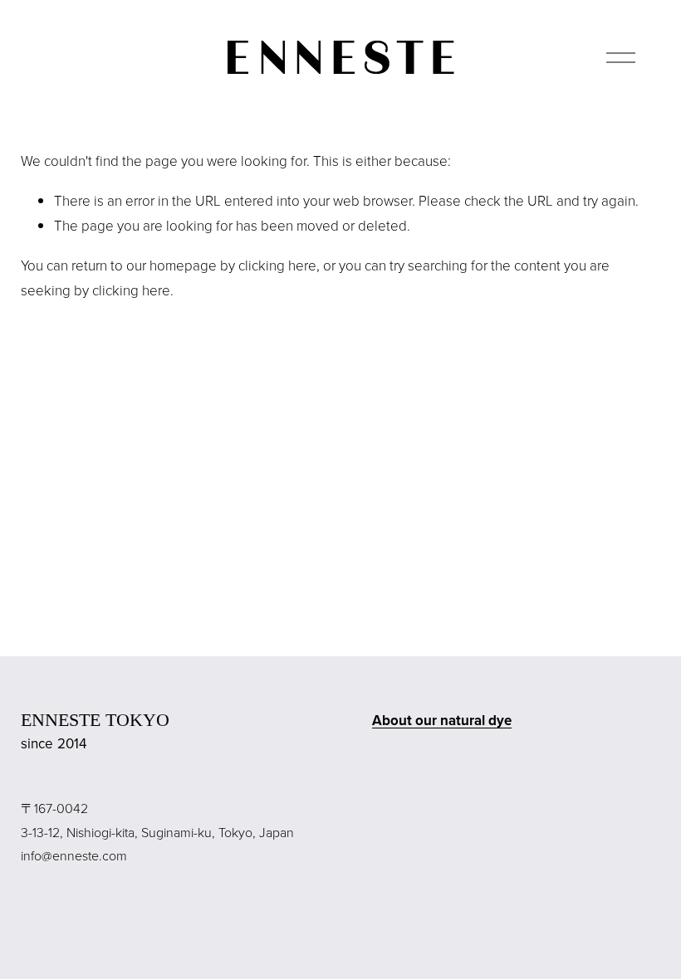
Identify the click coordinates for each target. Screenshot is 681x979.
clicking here (277, 265)
